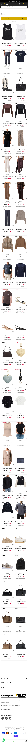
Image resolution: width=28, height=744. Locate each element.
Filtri (8, 18)
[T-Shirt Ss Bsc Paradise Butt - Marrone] (7, 297)
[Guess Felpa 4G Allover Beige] (7, 244)
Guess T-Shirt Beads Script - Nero (7, 150)
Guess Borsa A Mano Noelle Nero (20, 96)
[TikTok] (10, 718)
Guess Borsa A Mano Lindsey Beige (7, 628)
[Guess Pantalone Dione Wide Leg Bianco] (7, 164)
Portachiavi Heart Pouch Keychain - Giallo (20, 362)
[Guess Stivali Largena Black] (7, 85)
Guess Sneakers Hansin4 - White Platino (21, 548)
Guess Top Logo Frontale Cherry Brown (7, 123)
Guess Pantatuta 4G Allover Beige (20, 150)
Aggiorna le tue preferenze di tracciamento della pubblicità (14, 729)
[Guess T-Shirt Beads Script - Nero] (7, 138)
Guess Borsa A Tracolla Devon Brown (7, 362)
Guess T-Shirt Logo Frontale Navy (20, 70)
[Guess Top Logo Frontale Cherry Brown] (7, 111)
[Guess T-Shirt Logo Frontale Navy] (20, 58)
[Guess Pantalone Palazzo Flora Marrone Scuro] (20, 191)
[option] (14, 1)
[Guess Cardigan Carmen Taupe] (20, 218)
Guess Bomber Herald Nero (21, 495)
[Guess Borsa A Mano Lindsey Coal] (20, 643)
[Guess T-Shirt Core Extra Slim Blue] (20, 271)
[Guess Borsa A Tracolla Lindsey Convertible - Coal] (20, 616)
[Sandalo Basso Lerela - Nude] (20, 297)
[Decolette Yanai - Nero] (20, 324)
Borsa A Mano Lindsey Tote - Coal (21, 601)
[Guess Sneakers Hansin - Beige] (7, 563)
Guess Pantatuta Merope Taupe (7, 203)
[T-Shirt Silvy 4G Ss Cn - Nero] (7, 404)
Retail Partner (17, 728)
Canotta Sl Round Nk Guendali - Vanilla (7, 442)
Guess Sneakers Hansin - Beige (7, 575)
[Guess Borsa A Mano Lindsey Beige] (7, 616)
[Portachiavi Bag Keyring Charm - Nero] (20, 377)
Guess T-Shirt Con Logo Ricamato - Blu (7, 282)
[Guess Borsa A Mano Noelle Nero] (20, 85)
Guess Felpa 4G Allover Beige (7, 256)
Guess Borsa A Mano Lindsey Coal (20, 654)
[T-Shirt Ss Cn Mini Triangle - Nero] (20, 430)
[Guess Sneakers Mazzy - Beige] (7, 536)
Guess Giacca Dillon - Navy (7, 521)
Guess (5, 9)
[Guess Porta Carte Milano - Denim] (20, 457)
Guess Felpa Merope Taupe (20, 256)
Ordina (19, 18)
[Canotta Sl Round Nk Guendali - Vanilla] (7, 430)
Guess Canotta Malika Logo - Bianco (7, 43)
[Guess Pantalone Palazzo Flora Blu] (7, 218)
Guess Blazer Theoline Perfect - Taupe (7, 468)
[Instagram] (6, 718)
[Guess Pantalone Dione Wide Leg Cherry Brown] (20, 164)
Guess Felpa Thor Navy (20, 521)
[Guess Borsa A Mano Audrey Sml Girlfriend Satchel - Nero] (7, 590)
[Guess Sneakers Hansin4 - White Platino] (20, 536)
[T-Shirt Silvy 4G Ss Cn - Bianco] (20, 404)
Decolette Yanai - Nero (21, 336)
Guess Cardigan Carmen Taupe (20, 229)
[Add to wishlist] (13, 40)
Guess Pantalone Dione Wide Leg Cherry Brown (20, 176)
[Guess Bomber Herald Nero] (20, 483)
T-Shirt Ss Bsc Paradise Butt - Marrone (7, 309)
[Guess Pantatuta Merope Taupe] (7, 191)
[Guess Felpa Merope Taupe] (20, 244)
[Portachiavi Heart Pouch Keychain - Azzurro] (7, 377)
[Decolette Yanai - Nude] (7, 324)
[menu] (26, 4)
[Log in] (17, 4)
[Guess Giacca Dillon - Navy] (7, 510)
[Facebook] (2, 718)
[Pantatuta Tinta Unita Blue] (7, 58)
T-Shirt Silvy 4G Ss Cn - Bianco (20, 415)
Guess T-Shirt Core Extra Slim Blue (20, 282)
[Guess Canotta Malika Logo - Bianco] (7, 32)
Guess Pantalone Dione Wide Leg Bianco (7, 176)
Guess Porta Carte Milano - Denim (21, 468)
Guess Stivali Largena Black (7, 96)
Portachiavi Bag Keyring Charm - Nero (20, 389)
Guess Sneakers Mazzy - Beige (7, 548)
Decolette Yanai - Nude (7, 336)
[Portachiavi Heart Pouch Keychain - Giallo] (20, 350)
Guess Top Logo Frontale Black (20, 123)
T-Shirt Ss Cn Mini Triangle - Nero (21, 442)
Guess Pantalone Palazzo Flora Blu (7, 229)
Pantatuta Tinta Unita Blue (7, 70)
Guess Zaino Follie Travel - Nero (21, 575)
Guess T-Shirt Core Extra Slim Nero (7, 495)
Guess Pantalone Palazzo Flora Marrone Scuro (20, 203)
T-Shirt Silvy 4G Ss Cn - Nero (7, 415)
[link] (8, 742)
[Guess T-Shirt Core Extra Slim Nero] (7, 483)
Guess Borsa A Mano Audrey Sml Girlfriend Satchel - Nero (7, 601)
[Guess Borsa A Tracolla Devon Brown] (7, 350)
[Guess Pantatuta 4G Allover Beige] (20, 138)
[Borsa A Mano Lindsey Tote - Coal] (20, 590)
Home (2, 9)
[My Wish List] (20, 4)
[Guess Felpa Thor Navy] (20, 510)
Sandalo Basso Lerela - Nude (21, 309)
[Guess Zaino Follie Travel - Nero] (20, 563)
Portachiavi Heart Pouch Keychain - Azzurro (7, 389)
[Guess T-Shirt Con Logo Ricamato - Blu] (7, 271)
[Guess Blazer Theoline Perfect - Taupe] (7, 457)
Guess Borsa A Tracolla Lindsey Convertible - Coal (21, 628)
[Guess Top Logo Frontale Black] (20, 111)
